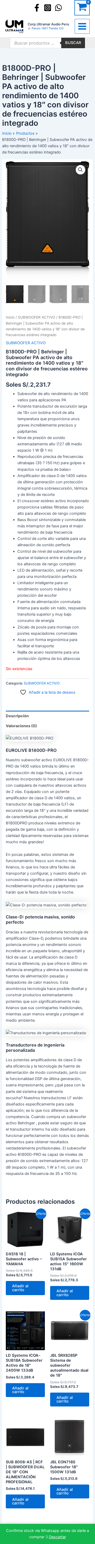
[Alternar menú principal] (82, 26)
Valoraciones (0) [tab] (21, 726)
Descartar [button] (57, 1537)
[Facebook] (37, 8)
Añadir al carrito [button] (20, 1288)
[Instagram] (47, 8)
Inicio (10, 317)
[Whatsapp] (58, 8)
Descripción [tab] (17, 716)
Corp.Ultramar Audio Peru (48, 24)
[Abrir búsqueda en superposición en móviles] (47, 43)
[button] (80, 169)
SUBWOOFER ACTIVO (36, 317)
